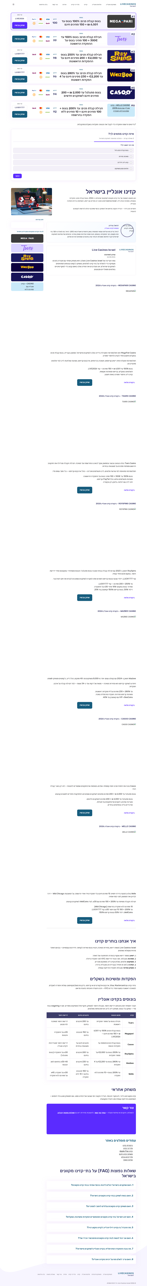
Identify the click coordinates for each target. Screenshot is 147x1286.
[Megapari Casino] (27, 238)
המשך (17, 176)
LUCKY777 (19, 54)
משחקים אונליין (111, 4)
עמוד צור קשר (100, 1113)
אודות (64, 4)
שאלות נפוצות (69, 1113)
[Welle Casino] (27, 286)
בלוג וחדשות (43, 4)
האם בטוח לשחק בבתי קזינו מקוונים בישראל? (110, 1195)
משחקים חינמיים (96, 1274)
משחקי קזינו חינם (126, 1154)
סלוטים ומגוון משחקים (121, 169)
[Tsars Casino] (27, 248)
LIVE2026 (19, 19)
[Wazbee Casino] (27, 267)
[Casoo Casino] (27, 277)
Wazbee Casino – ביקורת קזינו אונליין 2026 (117, 611)
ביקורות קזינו (128, 1145)
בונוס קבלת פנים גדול (121, 150)
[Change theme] (13, 4)
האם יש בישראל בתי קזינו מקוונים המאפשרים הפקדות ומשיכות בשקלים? (98, 1217)
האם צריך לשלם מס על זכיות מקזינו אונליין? (111, 1259)
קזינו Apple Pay (126, 1151)
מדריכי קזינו (75, 4)
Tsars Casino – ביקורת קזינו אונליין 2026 (117, 396)
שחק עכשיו (20, 25)
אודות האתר (128, 1160)
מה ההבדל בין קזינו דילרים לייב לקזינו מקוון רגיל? (109, 1227)
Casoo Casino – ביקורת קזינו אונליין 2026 (117, 719)
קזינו (85, 4)
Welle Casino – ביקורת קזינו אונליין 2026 (117, 826)
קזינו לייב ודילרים (123, 162)
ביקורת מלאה (129, 382)
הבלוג (60, 1113)
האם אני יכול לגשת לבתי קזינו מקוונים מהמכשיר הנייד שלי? (104, 1238)
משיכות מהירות (123, 156)
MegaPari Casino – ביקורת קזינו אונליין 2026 (116, 285)
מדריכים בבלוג (127, 1157)
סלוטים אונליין (96, 4)
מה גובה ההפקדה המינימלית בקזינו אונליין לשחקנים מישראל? (103, 1248)
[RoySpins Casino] (27, 257)
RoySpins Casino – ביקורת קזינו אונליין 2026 (116, 503)
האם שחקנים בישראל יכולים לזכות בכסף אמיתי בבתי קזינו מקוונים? (101, 1185)
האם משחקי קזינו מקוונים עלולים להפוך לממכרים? (108, 1206)
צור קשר (55, 4)
